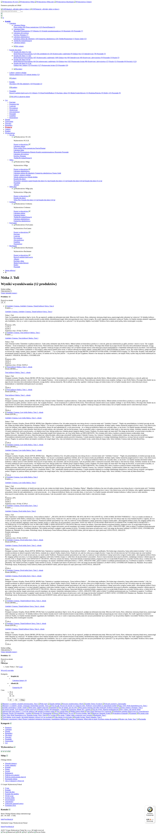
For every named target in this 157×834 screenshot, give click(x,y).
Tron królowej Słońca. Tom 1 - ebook (18, 372)
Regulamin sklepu (11, 779)
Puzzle (115, 58)
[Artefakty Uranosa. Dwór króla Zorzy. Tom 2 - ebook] (24, 540)
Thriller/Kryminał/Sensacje (23, 158)
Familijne (17, 242)
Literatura (8, 729)
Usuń (21, 667)
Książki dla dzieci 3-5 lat (58, 181)
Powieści (131, 61)
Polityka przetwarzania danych (15, 777)
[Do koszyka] (6, 323)
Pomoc (7, 769)
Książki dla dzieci (20, 179)
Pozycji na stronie (7, 300)
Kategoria (4, 674)
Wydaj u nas (9, 796)
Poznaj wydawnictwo (21, 144)
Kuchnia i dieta (63, 93)
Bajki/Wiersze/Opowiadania (25, 54)
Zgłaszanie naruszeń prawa (14, 803)
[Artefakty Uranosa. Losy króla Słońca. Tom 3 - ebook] (24, 412)
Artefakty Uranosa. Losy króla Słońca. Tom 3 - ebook (23, 418)
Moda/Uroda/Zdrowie (80, 93)
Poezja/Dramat (49, 27)
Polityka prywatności (12, 775)
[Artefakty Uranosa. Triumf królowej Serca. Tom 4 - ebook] (25, 601)
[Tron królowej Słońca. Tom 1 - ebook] (18, 367)
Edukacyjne (78, 54)
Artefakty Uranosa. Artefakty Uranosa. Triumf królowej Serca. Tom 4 (28, 312)
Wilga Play (17, 200)
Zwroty (7, 771)
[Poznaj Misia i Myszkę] (18, 69)
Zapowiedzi (9, 741)
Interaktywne (90, 54)
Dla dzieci (14, 84)
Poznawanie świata (79, 61)
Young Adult (81, 39)
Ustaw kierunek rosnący (9, 293)
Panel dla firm (10, 792)
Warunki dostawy (11, 763)
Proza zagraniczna (34, 27)
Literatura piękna (19, 146)
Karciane (17, 234)
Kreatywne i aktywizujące (93, 58)
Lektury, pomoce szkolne (22, 175)
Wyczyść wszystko (7, 670)
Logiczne (17, 236)
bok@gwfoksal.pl (7, 819)
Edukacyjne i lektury (22, 65)
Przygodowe (18, 238)
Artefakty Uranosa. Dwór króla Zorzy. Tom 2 (20, 511)
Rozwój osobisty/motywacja (20, 93)
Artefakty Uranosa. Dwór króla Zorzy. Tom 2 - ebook (23, 545)
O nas (7, 788)
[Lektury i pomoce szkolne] (12, 78)
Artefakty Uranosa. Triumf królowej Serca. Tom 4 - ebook (24, 606)
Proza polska (20, 27)
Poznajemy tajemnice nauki (23, 181)
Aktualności (9, 801)
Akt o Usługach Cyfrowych (14, 781)
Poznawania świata (50, 65)
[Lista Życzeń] (2, 16)
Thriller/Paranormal (66, 39)
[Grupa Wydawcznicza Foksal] (30, 9)
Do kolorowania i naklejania (47, 61)
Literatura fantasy (19, 215)
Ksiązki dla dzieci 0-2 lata (41, 181)
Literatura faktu (19, 150)
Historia (37, 31)
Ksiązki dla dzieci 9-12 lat (93, 181)
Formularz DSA (10, 805)
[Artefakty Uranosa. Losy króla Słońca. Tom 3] (21, 477)
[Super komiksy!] (13, 87)
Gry (6, 743)
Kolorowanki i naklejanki (62, 54)
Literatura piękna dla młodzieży (26, 39)
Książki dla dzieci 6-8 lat (76, 181)
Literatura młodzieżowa (22, 171)
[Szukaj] (22, 11)
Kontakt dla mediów (12, 794)
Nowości (8, 737)
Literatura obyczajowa (21, 154)
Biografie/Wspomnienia (23, 31)
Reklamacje (9, 773)
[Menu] (153, 807)
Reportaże (69, 31)
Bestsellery (8, 733)
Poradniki (17, 183)
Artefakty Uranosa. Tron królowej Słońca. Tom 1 (21, 338)
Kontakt (8, 767)
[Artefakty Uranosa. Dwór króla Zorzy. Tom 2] (21, 505)
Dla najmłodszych (44, 54)
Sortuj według (5, 289)
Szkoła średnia (33, 74)
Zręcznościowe (19, 240)
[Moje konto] (2, 13)
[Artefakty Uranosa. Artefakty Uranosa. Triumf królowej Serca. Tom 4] (29, 306)
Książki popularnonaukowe (52, 31)
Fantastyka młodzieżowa (48, 39)
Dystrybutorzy (10, 800)
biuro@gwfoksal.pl (7, 826)
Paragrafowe (18, 244)
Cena (2, 690)
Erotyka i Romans (21, 35)
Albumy (36, 93)
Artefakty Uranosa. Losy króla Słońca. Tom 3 (20, 483)
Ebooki (7, 731)
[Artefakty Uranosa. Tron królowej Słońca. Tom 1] (22, 333)
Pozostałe (78, 31)
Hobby (108, 93)
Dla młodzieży (26, 84)
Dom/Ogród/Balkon (48, 93)
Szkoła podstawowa (17, 74)
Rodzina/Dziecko (96, 93)
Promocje (8, 727)
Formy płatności (10, 765)
